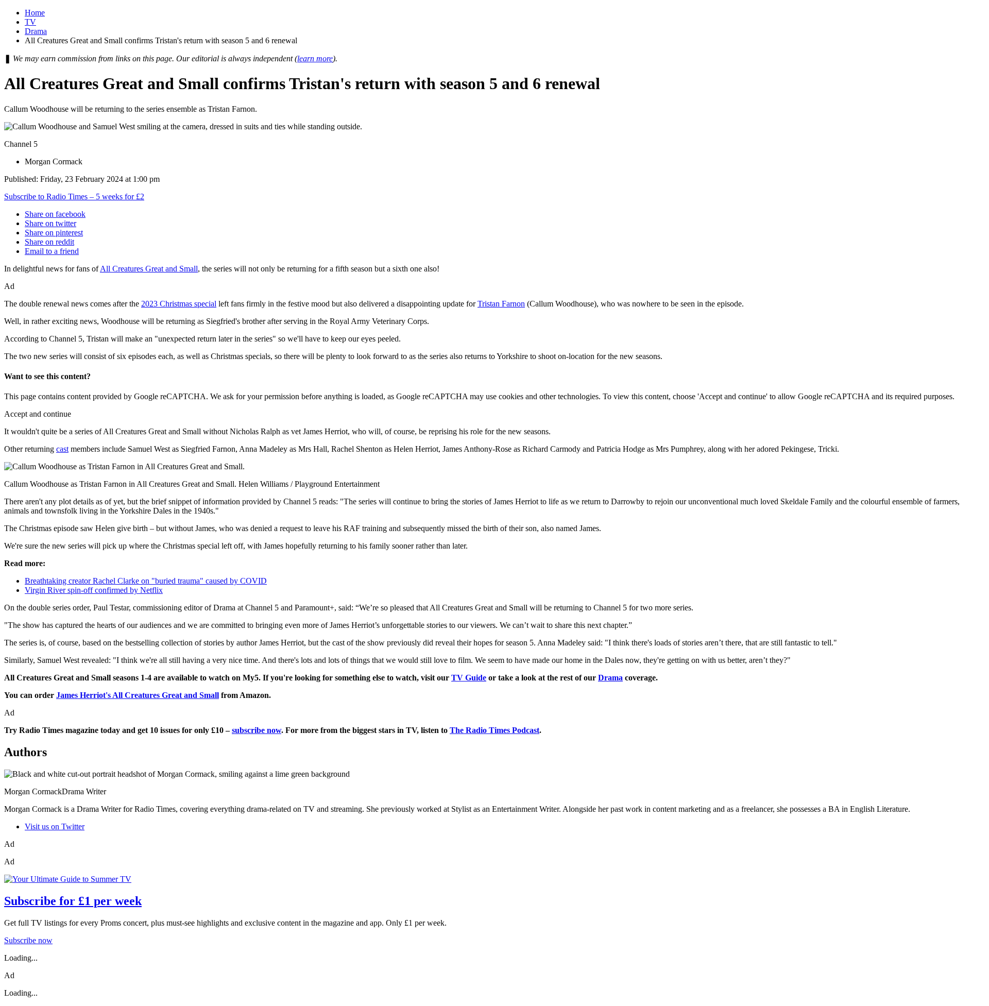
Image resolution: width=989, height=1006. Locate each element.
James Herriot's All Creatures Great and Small (137, 695)
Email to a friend (52, 251)
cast (62, 449)
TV (30, 22)
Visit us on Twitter (54, 826)
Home (35, 12)
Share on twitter (50, 223)
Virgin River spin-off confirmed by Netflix (94, 590)
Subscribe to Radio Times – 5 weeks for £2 (74, 196)
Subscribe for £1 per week (73, 901)
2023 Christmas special (178, 303)
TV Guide (468, 677)
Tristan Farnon (501, 303)
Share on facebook (55, 214)
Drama (36, 31)
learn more (315, 58)
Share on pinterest (54, 232)
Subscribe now (28, 940)
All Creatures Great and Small (149, 268)
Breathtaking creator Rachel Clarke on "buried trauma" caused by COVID (146, 580)
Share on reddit (49, 241)
